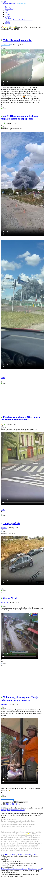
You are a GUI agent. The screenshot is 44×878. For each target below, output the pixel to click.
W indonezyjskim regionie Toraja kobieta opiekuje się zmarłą (19, 698)
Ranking (7, 23)
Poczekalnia (9, 9)
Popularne (8, 18)
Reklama (19, 854)
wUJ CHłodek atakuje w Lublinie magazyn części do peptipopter (19, 117)
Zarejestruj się (20, 3)
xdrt (2, 123)
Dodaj (3, 3)
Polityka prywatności (30, 854)
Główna (7, 7)
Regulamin (4, 854)
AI (6, 12)
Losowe (7, 22)
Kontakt (12, 854)
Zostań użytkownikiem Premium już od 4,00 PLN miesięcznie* (21, 869)
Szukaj (7, 3)
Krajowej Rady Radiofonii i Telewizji (13, 810)
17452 (7, 804)
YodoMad (4, 704)
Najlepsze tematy (27, 20)
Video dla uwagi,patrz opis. (17, 40)
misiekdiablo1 (5, 45)
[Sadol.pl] (3, 2)
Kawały (7, 16)
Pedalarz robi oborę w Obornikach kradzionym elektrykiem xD (20, 418)
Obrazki (7, 14)
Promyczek (4, 602)
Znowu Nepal (10, 598)
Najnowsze (8, 20)
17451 (12, 804)
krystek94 (4, 528)
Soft (6, 11)
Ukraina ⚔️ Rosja (9, 27)
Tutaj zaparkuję (11, 523)
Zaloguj (12, 3)
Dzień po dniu (17, 20)
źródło (3, 378)
